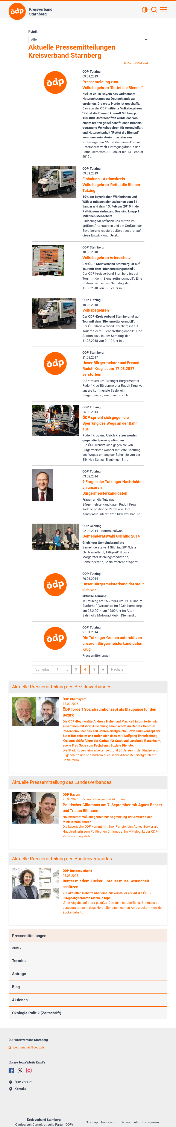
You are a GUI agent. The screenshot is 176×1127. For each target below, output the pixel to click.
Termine (19, 960)
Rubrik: (33, 32)
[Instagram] (29, 1070)
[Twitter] (20, 1070)
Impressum (109, 1122)
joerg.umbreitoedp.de (28, 1047)
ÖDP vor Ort (23, 1082)
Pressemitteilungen (29, 935)
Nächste (117, 669)
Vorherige (42, 669)
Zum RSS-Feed (137, 63)
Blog (16, 987)
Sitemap (92, 1122)
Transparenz (150, 1122)
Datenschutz (129, 1122)
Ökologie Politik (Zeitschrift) (36, 1013)
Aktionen (20, 1000)
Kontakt (20, 1089)
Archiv (16, 948)
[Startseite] (17, 11)
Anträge (19, 973)
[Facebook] (11, 1070)
